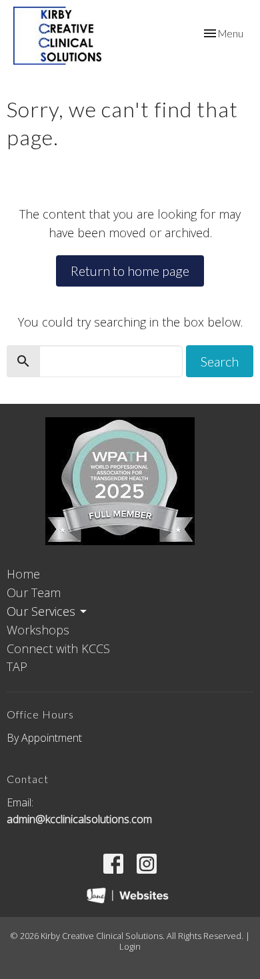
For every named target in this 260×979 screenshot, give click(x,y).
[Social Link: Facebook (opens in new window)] (113, 864)
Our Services (41, 611)
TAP (17, 666)
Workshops (38, 630)
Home (23, 574)
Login (130, 946)
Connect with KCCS (58, 648)
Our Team (34, 592)
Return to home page (130, 271)
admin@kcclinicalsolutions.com (79, 819)
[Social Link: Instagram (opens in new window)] (147, 864)
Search (220, 361)
